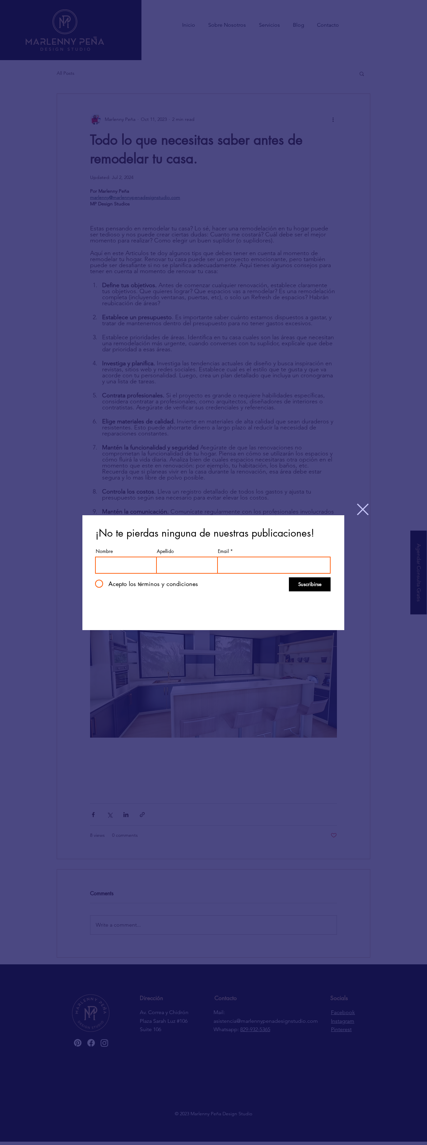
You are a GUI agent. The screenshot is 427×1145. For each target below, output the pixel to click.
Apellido (165, 551)
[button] (363, 509)
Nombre (104, 551)
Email (223, 551)
